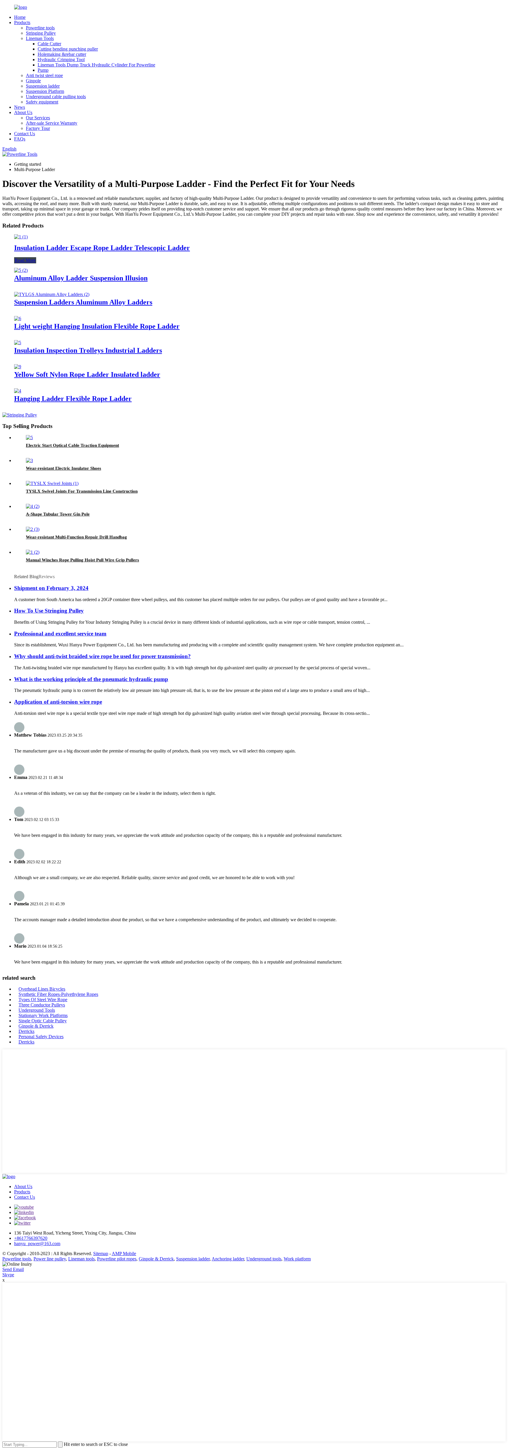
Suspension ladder (43, 85)
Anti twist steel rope (44, 75)
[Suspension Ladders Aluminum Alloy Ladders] (51, 294)
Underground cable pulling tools (56, 96)
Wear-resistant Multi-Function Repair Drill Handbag (76, 537)
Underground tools (263, 1258)
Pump (43, 70)
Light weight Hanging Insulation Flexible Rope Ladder (97, 326)
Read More (25, 260)
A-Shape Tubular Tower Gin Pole (58, 514)
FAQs (19, 138)
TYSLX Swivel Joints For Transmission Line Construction (82, 491)
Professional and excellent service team (60, 633)
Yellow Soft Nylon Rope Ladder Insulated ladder (87, 374)
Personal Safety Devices (41, 1036)
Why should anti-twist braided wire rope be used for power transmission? (102, 656)
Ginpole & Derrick (36, 1025)
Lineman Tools (40, 38)
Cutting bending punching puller (68, 48)
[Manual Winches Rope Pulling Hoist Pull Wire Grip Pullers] (32, 552)
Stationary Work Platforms (43, 1015)
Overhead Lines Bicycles (42, 988)
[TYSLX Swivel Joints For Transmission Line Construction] (52, 483)
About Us (23, 112)
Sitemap (100, 1253)
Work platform (297, 1258)
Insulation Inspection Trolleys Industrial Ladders (88, 350)
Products (22, 22)
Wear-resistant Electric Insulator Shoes (63, 468)
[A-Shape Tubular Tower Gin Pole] (32, 506)
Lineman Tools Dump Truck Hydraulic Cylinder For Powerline (96, 64)
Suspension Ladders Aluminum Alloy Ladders (83, 302)
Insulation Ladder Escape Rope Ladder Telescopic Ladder (102, 248)
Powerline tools (40, 27)
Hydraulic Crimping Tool (61, 59)
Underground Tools (37, 1010)
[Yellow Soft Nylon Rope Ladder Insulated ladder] (17, 366)
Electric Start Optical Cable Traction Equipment (72, 445)
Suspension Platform (45, 91)
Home (20, 17)
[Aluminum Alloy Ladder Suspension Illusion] (21, 270)
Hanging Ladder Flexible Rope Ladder (73, 398)
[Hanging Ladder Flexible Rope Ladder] (17, 390)
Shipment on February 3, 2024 (51, 588)
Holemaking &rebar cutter (62, 54)
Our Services (38, 117)
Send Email (13, 1269)
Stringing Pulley (41, 33)
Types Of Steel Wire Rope (43, 999)
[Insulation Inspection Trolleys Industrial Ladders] (17, 342)
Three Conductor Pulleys (42, 1004)
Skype (8, 1274)
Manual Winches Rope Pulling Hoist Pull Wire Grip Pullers (82, 560)
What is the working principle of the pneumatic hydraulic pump (91, 679)
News (19, 107)
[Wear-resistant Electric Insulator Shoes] (29, 460)
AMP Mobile (124, 1253)
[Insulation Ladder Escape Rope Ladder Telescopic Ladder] (21, 236)
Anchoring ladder (228, 1258)
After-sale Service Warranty (51, 123)
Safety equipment (42, 101)
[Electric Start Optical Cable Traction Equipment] (29, 437)
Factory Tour (38, 128)
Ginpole (33, 80)
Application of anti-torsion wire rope (58, 702)
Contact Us (24, 133)
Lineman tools (81, 1258)
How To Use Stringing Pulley (49, 611)
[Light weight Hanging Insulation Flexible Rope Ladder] (17, 318)
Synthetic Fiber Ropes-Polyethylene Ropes (58, 994)
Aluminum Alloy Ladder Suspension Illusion (81, 278)
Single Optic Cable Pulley (43, 1020)
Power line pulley (50, 1258)
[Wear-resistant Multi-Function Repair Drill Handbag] (32, 529)
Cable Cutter (49, 43)
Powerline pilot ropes (116, 1258)
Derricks (26, 1031)
